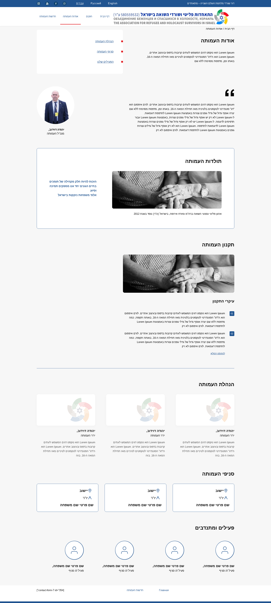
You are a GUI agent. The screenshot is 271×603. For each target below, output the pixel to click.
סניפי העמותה (105, 51)
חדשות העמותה (47, 16)
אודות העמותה (70, 16)
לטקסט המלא (218, 353)
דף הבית (104, 16)
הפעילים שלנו (105, 61)
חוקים (89, 16)
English (113, 3)
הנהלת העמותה (104, 41)
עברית (80, 3)
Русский (96, 3)
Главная (164, 590)
